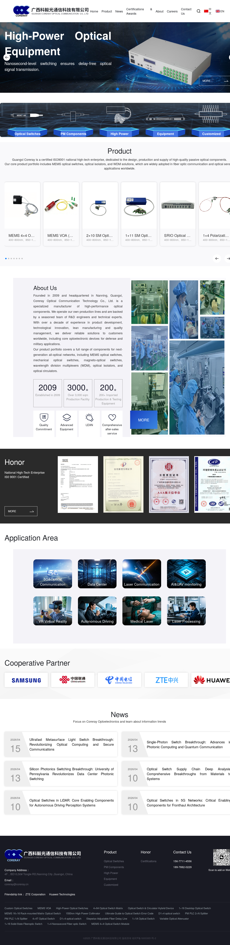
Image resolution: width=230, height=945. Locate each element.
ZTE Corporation (35, 894)
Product (107, 11)
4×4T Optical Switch (43, 918)
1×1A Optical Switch (143, 918)
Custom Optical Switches (18, 908)
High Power (111, 873)
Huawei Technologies (62, 894)
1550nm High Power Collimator (83, 913)
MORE (143, 419)
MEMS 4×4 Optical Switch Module (110, 923)
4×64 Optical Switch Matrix (108, 908)
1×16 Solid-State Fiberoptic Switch (23, 923)
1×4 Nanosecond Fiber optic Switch (66, 923)
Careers (172, 11)
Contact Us (186, 11)
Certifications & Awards (139, 11)
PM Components (114, 867)
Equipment (110, 879)
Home (94, 11)
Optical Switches (114, 861)
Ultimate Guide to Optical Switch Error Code (129, 913)
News (119, 11)
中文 (210, 11)
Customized (111, 885)
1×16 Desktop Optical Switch (195, 908)
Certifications (148, 861)
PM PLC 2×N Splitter (196, 913)
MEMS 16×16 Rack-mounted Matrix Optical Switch (33, 913)
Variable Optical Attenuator (174, 918)
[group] (22, 214)
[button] (6, 57)
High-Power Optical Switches (72, 908)
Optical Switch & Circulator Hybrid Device (151, 908)
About (159, 11)
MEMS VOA (44, 908)
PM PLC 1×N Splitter (16, 918)
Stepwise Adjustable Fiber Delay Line (106, 918)
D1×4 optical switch (169, 913)
